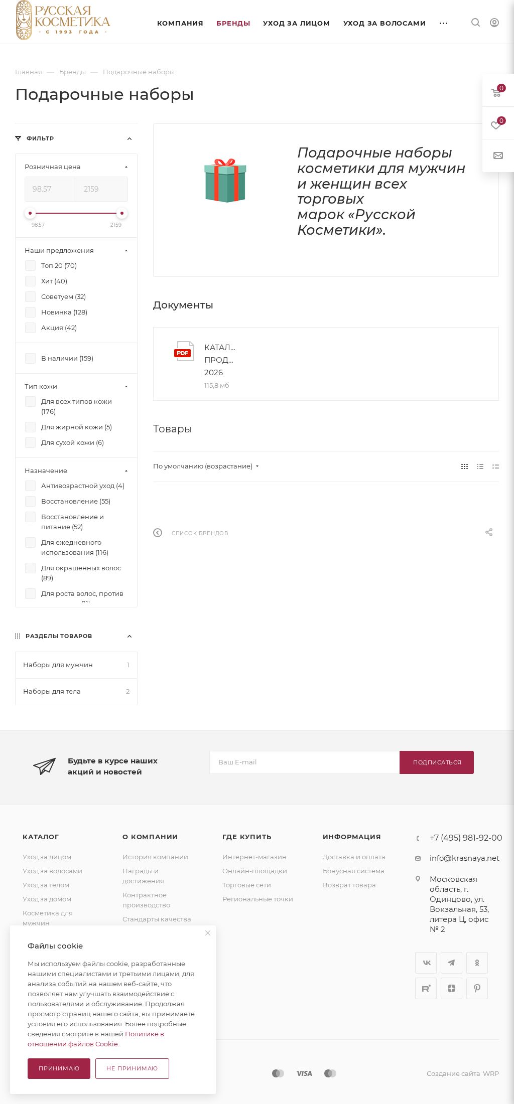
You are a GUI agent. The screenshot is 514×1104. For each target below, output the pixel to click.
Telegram (451, 963)
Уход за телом (46, 885)
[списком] (480, 466)
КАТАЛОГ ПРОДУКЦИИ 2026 (221, 360)
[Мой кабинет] (494, 24)
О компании (150, 837)
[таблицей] (495, 466)
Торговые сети (246, 885)
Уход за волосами (52, 871)
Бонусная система (353, 871)
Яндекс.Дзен (451, 988)
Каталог (41, 837)
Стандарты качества (156, 919)
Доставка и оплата (354, 857)
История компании (155, 857)
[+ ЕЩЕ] (444, 22)
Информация (352, 837)
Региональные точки (257, 899)
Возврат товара (349, 885)
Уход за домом (47, 899)
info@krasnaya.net (464, 858)
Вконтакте (426, 963)
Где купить (246, 837)
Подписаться (437, 762)
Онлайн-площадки (254, 871)
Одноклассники (477, 963)
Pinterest (477, 988)
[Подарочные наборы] (225, 180)
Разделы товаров (59, 636)
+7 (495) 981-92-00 (466, 838)
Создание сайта (453, 1073)
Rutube (426, 988)
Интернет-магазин (254, 857)
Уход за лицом (47, 857)
